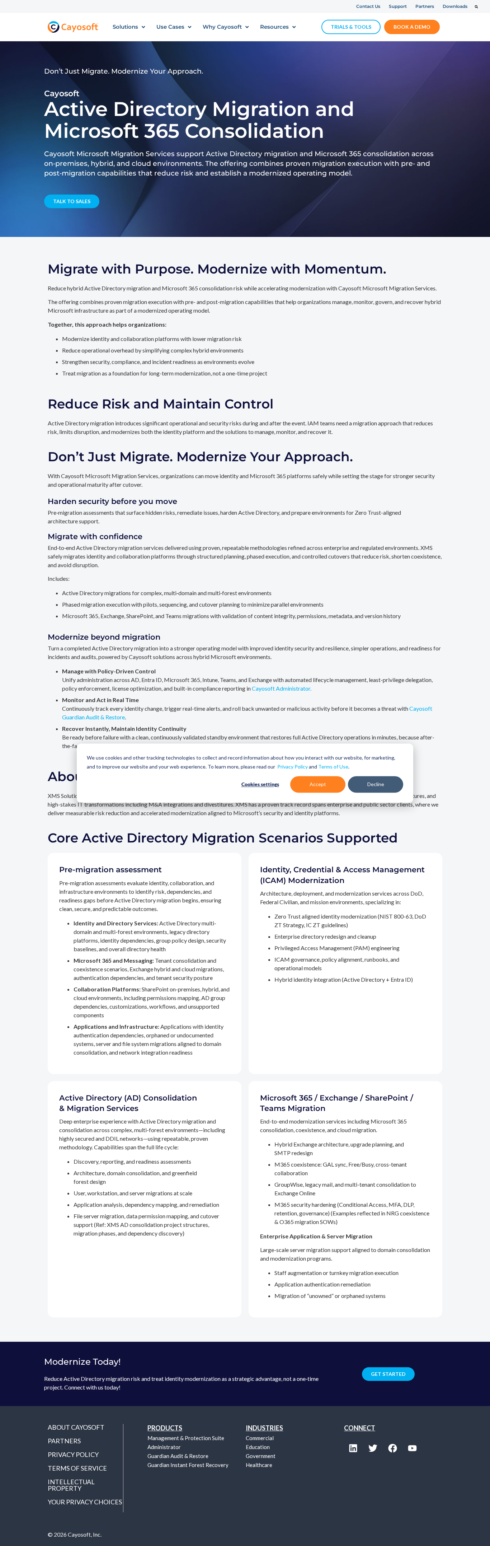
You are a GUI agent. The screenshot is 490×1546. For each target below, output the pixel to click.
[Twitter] (373, 1448)
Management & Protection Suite (185, 1438)
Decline (375, 784)
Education (258, 1447)
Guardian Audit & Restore (177, 1456)
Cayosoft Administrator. (281, 688)
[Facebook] (392, 1448)
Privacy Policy (292, 766)
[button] (476, 7)
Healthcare (259, 1465)
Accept (318, 784)
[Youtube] (412, 1448)
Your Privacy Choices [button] (85, 1502)
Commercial (260, 1438)
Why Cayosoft (222, 26)
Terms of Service (77, 1468)
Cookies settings (260, 784)
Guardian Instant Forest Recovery (187, 1465)
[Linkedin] (353, 1448)
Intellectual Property (71, 1485)
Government (260, 1456)
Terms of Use (333, 766)
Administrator (164, 1447)
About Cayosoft (76, 1427)
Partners (64, 1441)
